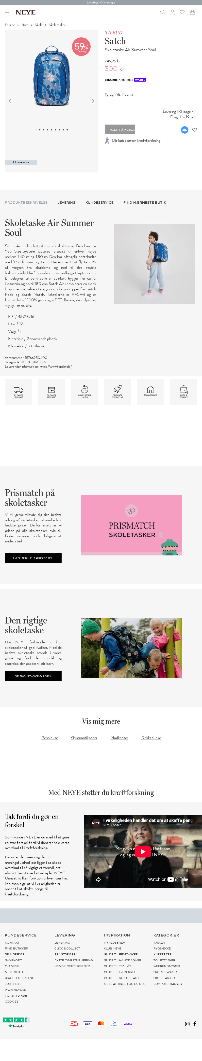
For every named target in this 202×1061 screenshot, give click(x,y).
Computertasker (167, 984)
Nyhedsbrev (114, 942)
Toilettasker (164, 960)
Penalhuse (49, 738)
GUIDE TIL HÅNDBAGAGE (122, 960)
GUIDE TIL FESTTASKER (121, 954)
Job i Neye (13, 984)
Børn (25, 25)
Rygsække (162, 948)
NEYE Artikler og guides (124, 984)
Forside (10, 25)
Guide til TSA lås (117, 966)
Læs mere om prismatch (33, 558)
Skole (39, 25)
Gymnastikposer (84, 738)
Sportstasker (165, 972)
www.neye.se (15, 989)
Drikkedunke (151, 738)
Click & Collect (67, 948)
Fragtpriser (65, 954)
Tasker (159, 942)
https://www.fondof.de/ (55, 367)
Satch (115, 41)
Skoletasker (57, 25)
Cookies (11, 1001)
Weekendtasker (166, 966)
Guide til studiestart (121, 978)
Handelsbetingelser (72, 966)
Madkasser (119, 738)
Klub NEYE (112, 948)
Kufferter (162, 954)
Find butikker (16, 948)
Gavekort (13, 960)
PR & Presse (14, 954)
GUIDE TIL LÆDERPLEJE (121, 972)
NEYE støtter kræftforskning (19, 975)
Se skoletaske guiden (33, 676)
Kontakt (12, 942)
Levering (62, 942)
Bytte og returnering (73, 960)
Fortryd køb (16, 995)
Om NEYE (12, 966)
